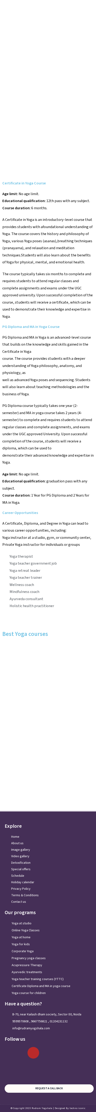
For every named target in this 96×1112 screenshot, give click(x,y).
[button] (90, 8)
